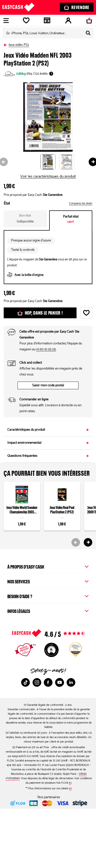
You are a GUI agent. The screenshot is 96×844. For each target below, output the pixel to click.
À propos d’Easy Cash (25, 566)
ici (70, 782)
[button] (49, 161)
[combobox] (48, 33)
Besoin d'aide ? (19, 595)
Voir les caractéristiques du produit (48, 176)
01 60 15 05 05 (46, 349)
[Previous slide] (75, 542)
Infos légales (18, 610)
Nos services (18, 581)
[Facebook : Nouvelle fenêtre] (48, 682)
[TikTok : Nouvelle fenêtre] (25, 682)
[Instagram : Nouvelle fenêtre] (36, 682)
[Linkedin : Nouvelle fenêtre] (70, 682)
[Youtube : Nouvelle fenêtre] (59, 682)
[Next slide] (88, 542)
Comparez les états (80, 203)
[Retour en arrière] (6, 44)
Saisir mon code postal (48, 385)
